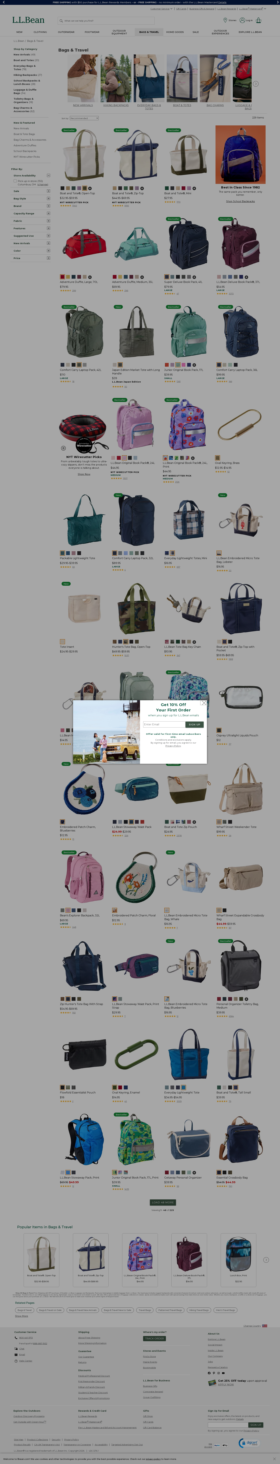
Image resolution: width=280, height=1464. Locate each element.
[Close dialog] (203, 703)
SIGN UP (194, 724)
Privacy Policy (173, 745)
